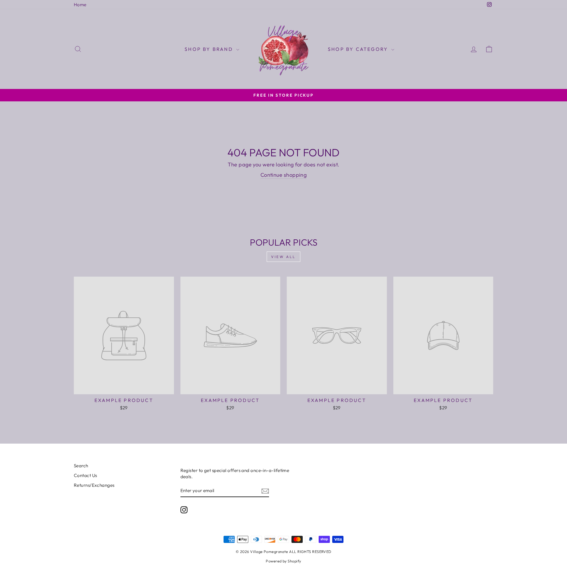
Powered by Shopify (283, 561)
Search (81, 465)
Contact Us (85, 475)
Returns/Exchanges (94, 485)
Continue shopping (283, 174)
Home (80, 4)
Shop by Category (359, 49)
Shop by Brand (210, 49)
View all (283, 256)
